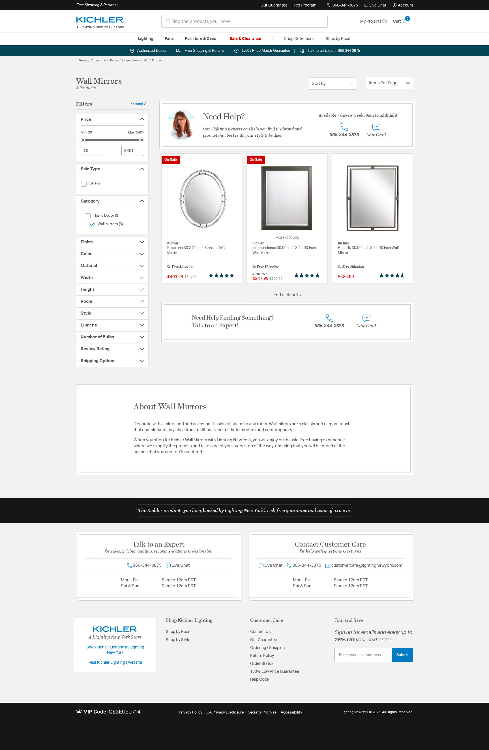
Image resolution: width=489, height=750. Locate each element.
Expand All (139, 104)
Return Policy (262, 656)
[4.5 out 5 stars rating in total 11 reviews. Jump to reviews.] (393, 276)
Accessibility (291, 712)
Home (83, 60)
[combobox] (244, 21)
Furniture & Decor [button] (201, 39)
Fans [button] (169, 39)
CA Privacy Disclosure (225, 712)
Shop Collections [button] (299, 39)
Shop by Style (178, 640)
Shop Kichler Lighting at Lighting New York (115, 650)
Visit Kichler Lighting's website (115, 663)
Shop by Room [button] (338, 39)
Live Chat (377, 5)
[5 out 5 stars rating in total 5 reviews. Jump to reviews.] (222, 276)
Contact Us (260, 632)
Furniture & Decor (105, 60)
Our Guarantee (274, 5)
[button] (403, 5)
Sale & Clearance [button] (245, 39)
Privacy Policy (190, 712)
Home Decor (131, 60)
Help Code (259, 680)
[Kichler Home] (100, 21)
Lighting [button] (145, 39)
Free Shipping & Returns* (96, 5)
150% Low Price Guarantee (274, 672)
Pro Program (305, 5)
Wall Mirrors (153, 60)
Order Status (261, 664)
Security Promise (262, 712)
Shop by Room (179, 632)
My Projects (371, 21)
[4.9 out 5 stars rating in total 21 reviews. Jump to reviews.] (308, 276)
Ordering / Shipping (267, 648)
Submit (402, 655)
